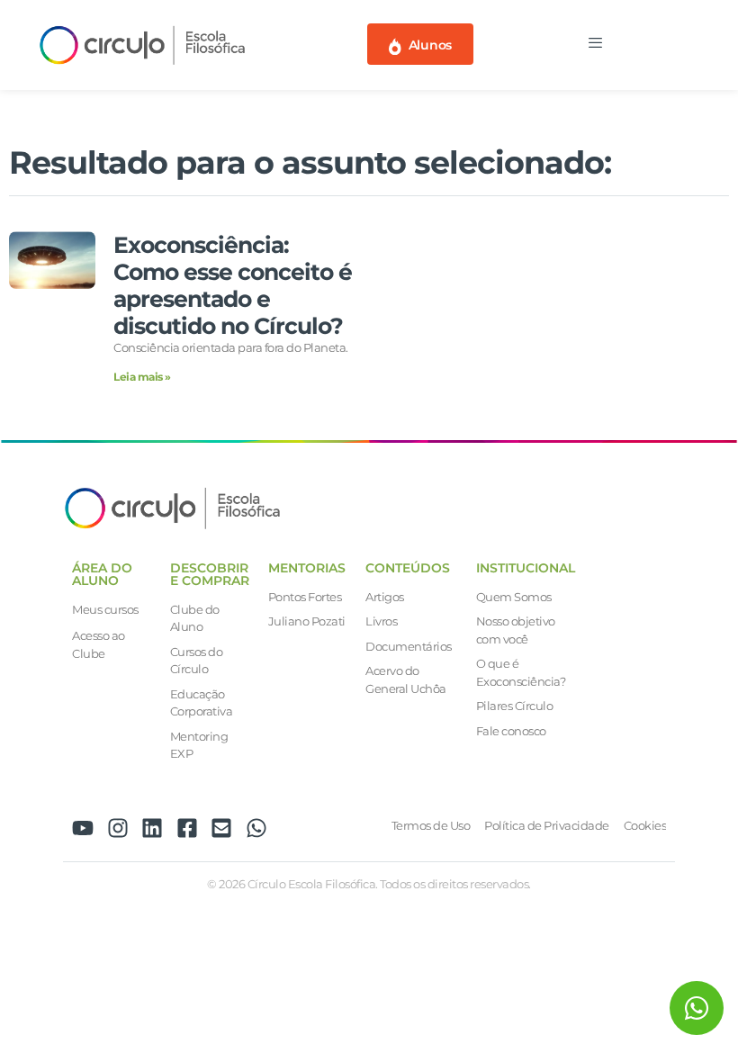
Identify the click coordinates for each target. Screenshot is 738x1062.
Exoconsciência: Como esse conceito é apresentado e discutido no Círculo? (232, 285)
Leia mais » (142, 376)
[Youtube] (83, 828)
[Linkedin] (152, 828)
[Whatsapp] (256, 828)
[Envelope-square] (221, 828)
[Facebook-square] (187, 828)
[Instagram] (118, 828)
